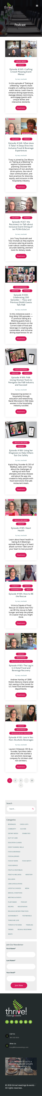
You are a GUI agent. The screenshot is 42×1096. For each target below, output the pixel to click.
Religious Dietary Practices (21, 661)
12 (32, 780)
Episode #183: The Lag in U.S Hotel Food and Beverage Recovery (21, 668)
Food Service (13, 865)
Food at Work (13, 861)
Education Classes (15, 842)
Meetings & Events (14, 897)
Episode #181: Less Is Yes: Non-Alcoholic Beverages (21, 738)
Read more (21, 108)
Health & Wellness (21, 442)
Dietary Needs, (14, 1072)
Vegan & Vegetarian (25, 929)
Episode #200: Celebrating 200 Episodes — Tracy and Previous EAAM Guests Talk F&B (21, 300)
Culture (23, 829)
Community (15, 586)
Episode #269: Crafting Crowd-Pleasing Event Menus (21, 72)
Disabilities (26, 833)
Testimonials (27, 915)
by (21, 79)
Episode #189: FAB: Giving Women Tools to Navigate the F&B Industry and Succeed (21, 381)
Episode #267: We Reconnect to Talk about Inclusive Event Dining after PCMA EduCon (21, 226)
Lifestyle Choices (14, 888)
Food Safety (26, 861)
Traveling (29, 925)
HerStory (15, 290)
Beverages (12, 824)
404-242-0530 (14, 1036)
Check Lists (24, 824)
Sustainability (16, 589)
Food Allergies (13, 856)
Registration (21, 657)
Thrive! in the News (15, 925)
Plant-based (12, 902)
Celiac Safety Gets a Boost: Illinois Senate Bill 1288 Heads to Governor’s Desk (21, 1065)
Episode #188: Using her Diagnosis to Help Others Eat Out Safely (21, 453)
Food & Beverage (21, 287)
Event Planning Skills (16, 847)
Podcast (21, 65)
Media (27, 888)
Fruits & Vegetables (15, 870)
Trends (10, 929)
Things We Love (13, 920)
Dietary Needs (21, 61)
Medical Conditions (15, 893)
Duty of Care (13, 838)
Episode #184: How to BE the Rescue (21, 595)
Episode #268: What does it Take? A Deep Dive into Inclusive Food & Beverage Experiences (21, 147)
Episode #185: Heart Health (21, 529)
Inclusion (15, 139)
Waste (29, 589)
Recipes (11, 906)
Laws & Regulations (15, 883)
